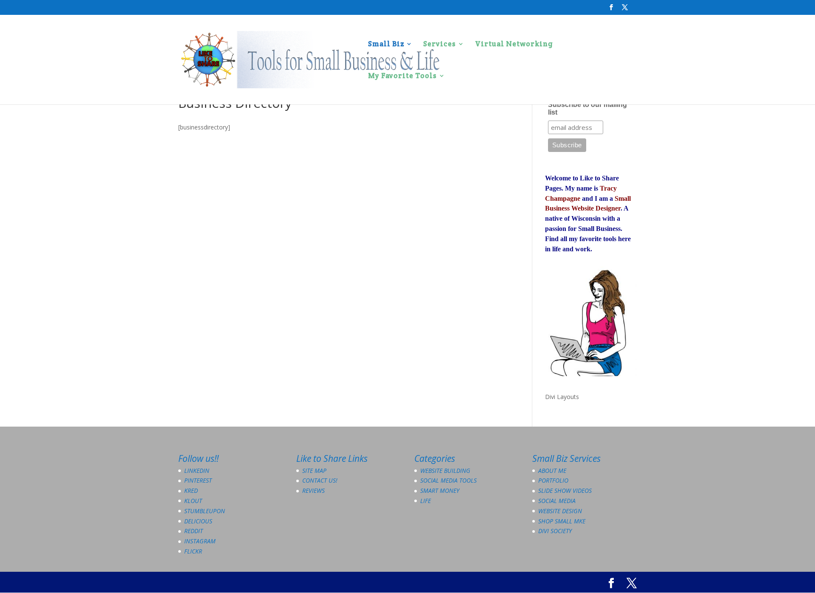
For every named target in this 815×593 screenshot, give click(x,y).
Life (425, 501)
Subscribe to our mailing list (587, 108)
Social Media (557, 501)
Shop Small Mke (561, 521)
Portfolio (553, 480)
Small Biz (386, 44)
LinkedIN (196, 471)
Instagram (200, 541)
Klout (193, 501)
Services (439, 44)
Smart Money (439, 490)
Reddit (193, 531)
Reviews (313, 490)
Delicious (198, 521)
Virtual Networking (514, 44)
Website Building (445, 471)
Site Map (314, 471)
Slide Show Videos (565, 490)
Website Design (560, 511)
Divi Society (555, 531)
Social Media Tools (448, 480)
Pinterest (198, 480)
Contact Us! (319, 480)
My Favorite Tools (402, 76)
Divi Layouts (562, 397)
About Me (552, 471)
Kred (191, 490)
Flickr (193, 551)
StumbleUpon (204, 511)
